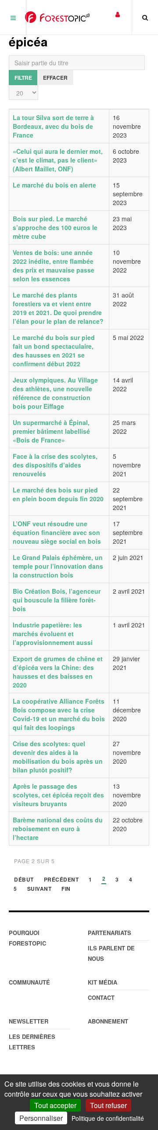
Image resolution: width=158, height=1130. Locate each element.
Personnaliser (41, 1118)
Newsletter (28, 1021)
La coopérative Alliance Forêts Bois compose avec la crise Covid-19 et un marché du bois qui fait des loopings (59, 714)
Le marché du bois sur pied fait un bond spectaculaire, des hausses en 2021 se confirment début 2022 (54, 350)
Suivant (39, 889)
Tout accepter (55, 1105)
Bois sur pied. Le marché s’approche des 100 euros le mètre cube (55, 227)
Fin (66, 889)
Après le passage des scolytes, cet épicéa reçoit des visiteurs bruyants (58, 795)
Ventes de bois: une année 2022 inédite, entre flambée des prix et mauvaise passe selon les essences (53, 265)
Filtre (23, 77)
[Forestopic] (57, 17)
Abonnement (108, 1021)
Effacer (55, 77)
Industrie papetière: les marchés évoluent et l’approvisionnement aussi (53, 633)
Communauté (29, 982)
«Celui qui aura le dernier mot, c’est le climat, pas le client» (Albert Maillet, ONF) (58, 160)
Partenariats (109, 932)
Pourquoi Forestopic (27, 937)
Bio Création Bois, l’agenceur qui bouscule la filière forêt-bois (57, 600)
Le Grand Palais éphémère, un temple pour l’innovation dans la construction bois (58, 566)
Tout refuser (108, 1105)
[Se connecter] (118, 14)
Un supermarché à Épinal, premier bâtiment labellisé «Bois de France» (51, 431)
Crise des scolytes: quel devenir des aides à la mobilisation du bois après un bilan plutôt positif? (58, 756)
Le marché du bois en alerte (54, 185)
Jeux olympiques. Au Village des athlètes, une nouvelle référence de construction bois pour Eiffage (55, 393)
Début (24, 880)
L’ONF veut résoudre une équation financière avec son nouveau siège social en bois (57, 532)
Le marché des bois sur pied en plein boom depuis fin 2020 (58, 494)
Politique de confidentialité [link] (108, 1118)
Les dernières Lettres (32, 1041)
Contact (101, 997)
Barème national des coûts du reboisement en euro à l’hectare (58, 828)
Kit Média (102, 982)
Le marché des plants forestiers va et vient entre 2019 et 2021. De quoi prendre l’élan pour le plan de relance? (58, 308)
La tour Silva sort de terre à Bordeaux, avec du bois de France (53, 126)
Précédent (61, 880)
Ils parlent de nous (111, 953)
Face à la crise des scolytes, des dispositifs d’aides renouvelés (55, 465)
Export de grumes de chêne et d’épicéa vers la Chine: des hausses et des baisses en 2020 (58, 671)
